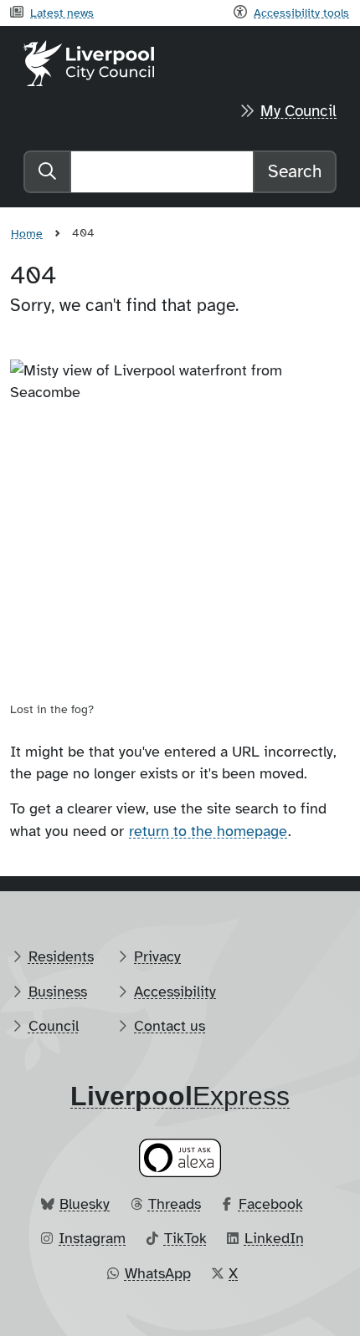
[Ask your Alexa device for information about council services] (180, 1157)
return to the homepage (208, 831)
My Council (298, 111)
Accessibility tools (301, 12)
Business (57, 991)
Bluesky (84, 1204)
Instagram (92, 1238)
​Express (180, 1096)
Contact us (169, 1026)
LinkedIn (274, 1238)
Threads (174, 1204)
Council (53, 1026)
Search (294, 171)
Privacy (157, 956)
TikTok (185, 1238)
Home (27, 233)
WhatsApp (158, 1273)
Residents (61, 956)
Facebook (271, 1204)
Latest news (62, 12)
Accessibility (175, 991)
